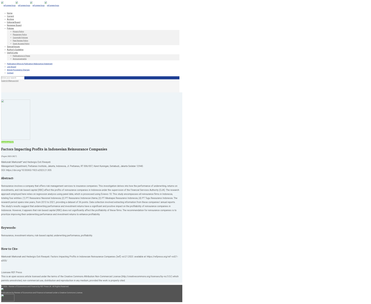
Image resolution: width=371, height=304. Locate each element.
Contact (10, 73)
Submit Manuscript (10, 81)
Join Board (11, 67)
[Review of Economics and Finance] (30, 5)
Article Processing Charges (18, 70)
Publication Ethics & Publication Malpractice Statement (29, 64)
